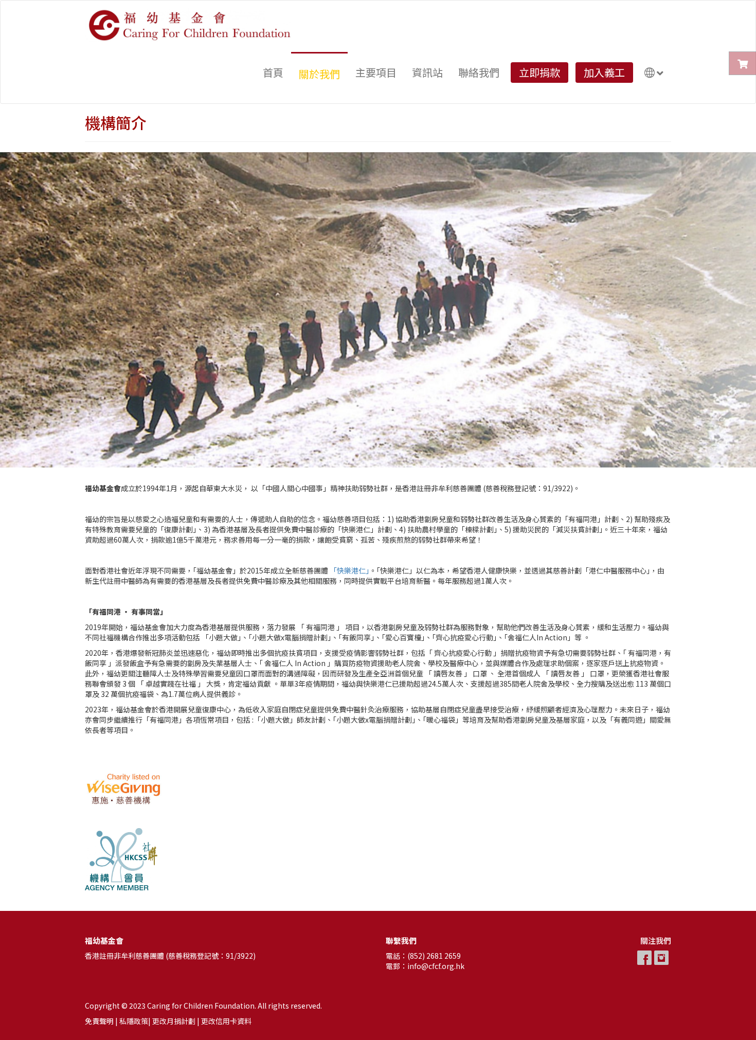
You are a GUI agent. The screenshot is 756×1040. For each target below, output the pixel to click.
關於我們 (319, 73)
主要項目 (376, 72)
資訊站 (427, 72)
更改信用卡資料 (226, 1021)
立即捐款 (539, 72)
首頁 (273, 72)
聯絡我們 (478, 72)
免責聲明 (99, 1021)
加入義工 (604, 72)
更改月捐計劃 (173, 1021)
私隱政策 (133, 1021)
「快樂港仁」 (349, 570)
